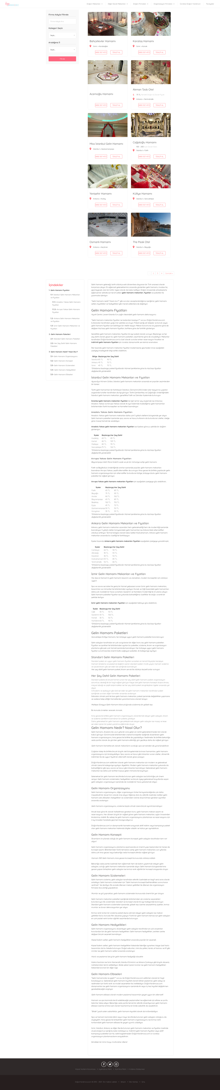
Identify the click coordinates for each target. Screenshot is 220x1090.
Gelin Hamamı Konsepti (63, 361)
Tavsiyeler (210, 4)
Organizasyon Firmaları (163, 4)
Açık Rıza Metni (120, 1069)
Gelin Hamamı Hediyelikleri (65, 370)
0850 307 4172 (101, 105)
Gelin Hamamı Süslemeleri (64, 365)
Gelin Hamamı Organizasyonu (66, 356)
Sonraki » (169, 273)
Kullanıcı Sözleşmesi (137, 1069)
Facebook (104, 1065)
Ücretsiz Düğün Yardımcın (190, 4)
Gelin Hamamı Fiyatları (60, 290)
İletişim (123, 1082)
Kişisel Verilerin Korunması (85, 1069)
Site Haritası (133, 1082)
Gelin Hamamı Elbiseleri (63, 374)
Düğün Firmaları (139, 4)
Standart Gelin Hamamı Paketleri (67, 339)
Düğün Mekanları (93, 4)
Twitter (110, 1065)
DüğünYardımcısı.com (83, 1082)
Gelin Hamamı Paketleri (61, 334)
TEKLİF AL (116, 105)
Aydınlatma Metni (105, 1069)
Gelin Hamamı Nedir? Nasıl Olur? (64, 352)
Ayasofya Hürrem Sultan (102, 381)
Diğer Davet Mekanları (117, 4)
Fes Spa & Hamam (99, 578)
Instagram (116, 1065)
